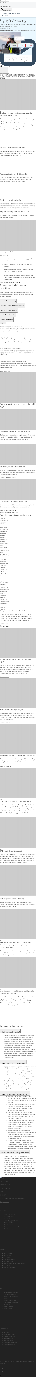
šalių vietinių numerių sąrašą (16, 1198)
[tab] (8, 301)
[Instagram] (20, 1371)
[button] (5, 28)
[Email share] (20, 1372)
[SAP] (2, 1178)
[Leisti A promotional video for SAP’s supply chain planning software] (1, 111)
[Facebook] (20, 1366)
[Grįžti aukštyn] (1, 1376)
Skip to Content (4, 1)
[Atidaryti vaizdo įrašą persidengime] (1, 799)
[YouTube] (20, 1368)
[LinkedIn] (20, 1369)
